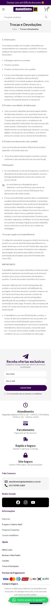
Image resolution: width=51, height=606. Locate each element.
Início (14, 29)
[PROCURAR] (46, 17)
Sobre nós (6, 519)
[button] (28, 600)
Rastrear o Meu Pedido (11, 555)
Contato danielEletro (10, 535)
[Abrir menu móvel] (3, 9)
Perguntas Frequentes (10, 530)
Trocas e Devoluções (10, 566)
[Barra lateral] (3, 185)
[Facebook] (18, 502)
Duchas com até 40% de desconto (24, 2)
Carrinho (5, 561)
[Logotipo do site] (25, 9)
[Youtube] (33, 502)
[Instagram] (25, 502)
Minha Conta (7, 550)
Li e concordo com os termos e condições (24, 393)
